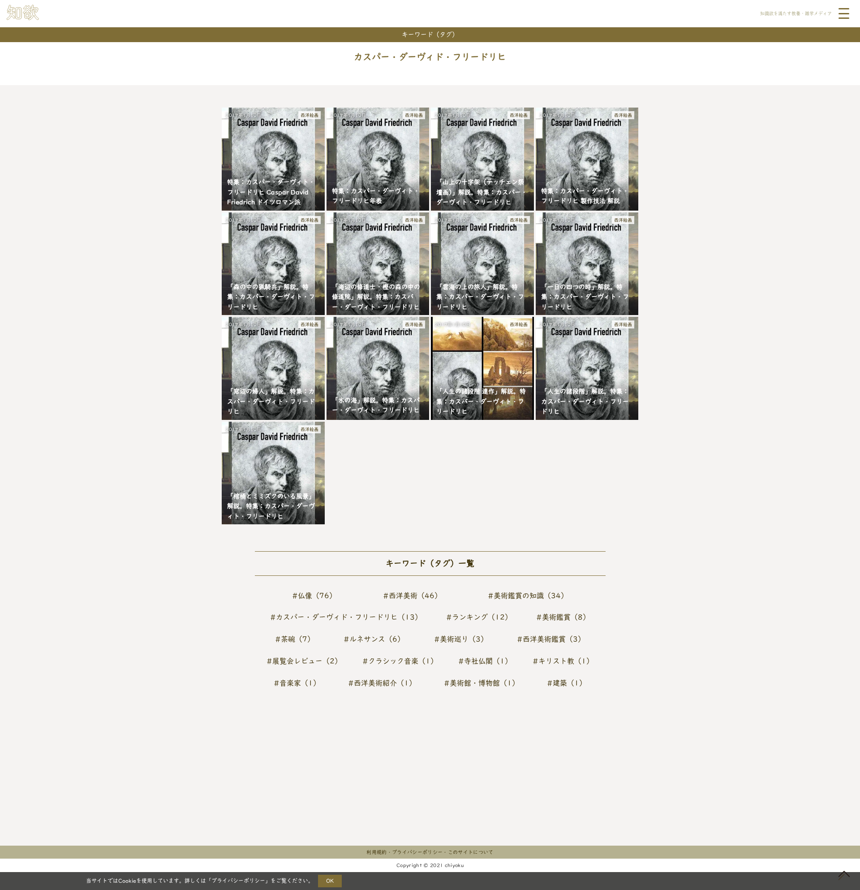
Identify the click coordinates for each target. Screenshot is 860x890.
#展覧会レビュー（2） (304, 661)
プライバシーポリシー (238, 880)
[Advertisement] (311, 774)
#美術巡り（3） (461, 639)
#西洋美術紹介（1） (382, 683)
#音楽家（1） (297, 683)
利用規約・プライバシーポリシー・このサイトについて (429, 852)
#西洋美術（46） (412, 595)
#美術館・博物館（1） (481, 683)
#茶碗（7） (294, 639)
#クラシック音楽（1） (400, 661)
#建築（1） (566, 683)
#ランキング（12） (479, 617)
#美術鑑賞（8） (563, 617)
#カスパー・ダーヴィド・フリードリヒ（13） (346, 617)
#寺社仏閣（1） (485, 661)
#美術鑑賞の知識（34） (528, 595)
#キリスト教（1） (563, 661)
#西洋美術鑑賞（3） (551, 639)
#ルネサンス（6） (374, 639)
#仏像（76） (314, 595)
